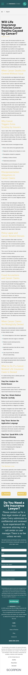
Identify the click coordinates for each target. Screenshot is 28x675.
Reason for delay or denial (8, 579)
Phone (2, 559)
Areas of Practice (14, 629)
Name (2, 547)
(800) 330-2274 (14, 641)
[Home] (13, 3)
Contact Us (14, 637)
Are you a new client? (6, 564)
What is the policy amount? (8, 570)
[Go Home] (2, 11)
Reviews (14, 626)
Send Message (14, 601)
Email (2, 553)
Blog (14, 633)
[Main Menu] (2, 4)
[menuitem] (14, 660)
